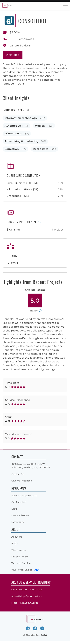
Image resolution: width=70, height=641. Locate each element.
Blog (14, 508)
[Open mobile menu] (65, 5)
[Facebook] (35, 628)
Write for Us (18, 550)
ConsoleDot (32, 20)
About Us (16, 536)
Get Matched (18, 502)
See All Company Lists (24, 495)
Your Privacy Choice (21, 569)
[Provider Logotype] (9, 20)
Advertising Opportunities (26, 596)
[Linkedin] (28, 628)
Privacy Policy (19, 556)
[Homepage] (7, 5)
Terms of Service (20, 563)
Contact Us (17, 474)
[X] (42, 628)
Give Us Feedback (21, 480)
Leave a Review (20, 515)
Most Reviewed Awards (24, 602)
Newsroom (17, 522)
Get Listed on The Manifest (26, 589)
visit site (12, 55)
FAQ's (14, 543)
